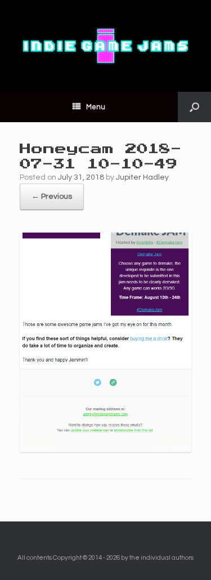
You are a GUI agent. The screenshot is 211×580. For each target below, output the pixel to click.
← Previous (52, 196)
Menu (95, 107)
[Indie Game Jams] (105, 45)
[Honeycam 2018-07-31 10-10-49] (105, 450)
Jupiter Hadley (142, 177)
